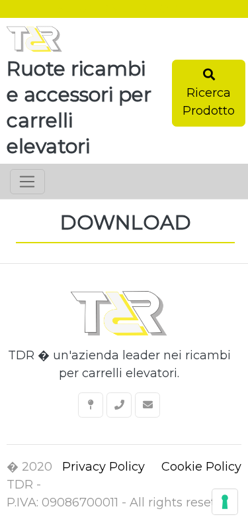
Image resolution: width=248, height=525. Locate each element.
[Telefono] (119, 405)
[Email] (147, 405)
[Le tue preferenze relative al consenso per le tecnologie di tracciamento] (224, 501)
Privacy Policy (103, 466)
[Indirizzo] (90, 405)
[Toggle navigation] (27, 181)
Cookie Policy (201, 466)
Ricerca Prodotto (209, 102)
